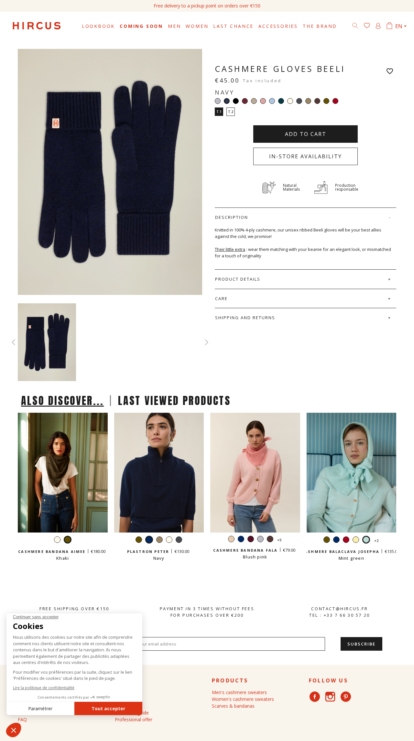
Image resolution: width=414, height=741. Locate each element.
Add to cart (305, 134)
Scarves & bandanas (233, 706)
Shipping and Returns (245, 317)
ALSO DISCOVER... (62, 401)
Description (231, 217)
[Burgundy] (245, 101)
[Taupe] (308, 101)
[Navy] (241, 540)
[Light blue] (272, 101)
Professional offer (133, 719)
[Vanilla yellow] (356, 540)
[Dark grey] (299, 101)
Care (221, 298)
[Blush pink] (263, 101)
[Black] (236, 101)
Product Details (237, 279)
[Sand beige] (254, 101)
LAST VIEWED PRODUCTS (174, 401)
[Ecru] (290, 101)
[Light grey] (218, 101)
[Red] (335, 101)
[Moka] (317, 101)
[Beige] (231, 540)
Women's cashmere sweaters (243, 699)
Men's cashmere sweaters (239, 692)
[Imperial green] (281, 101)
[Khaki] (326, 101)
